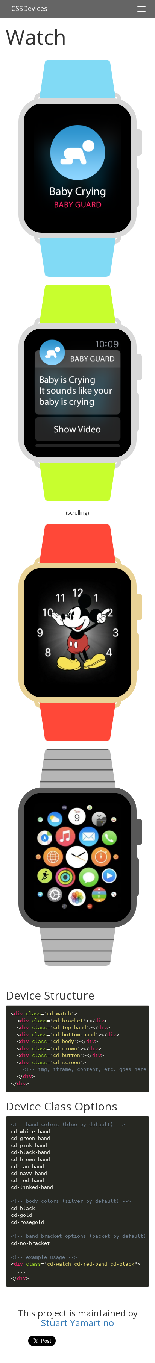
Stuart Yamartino (77, 1322)
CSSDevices (29, 8)
